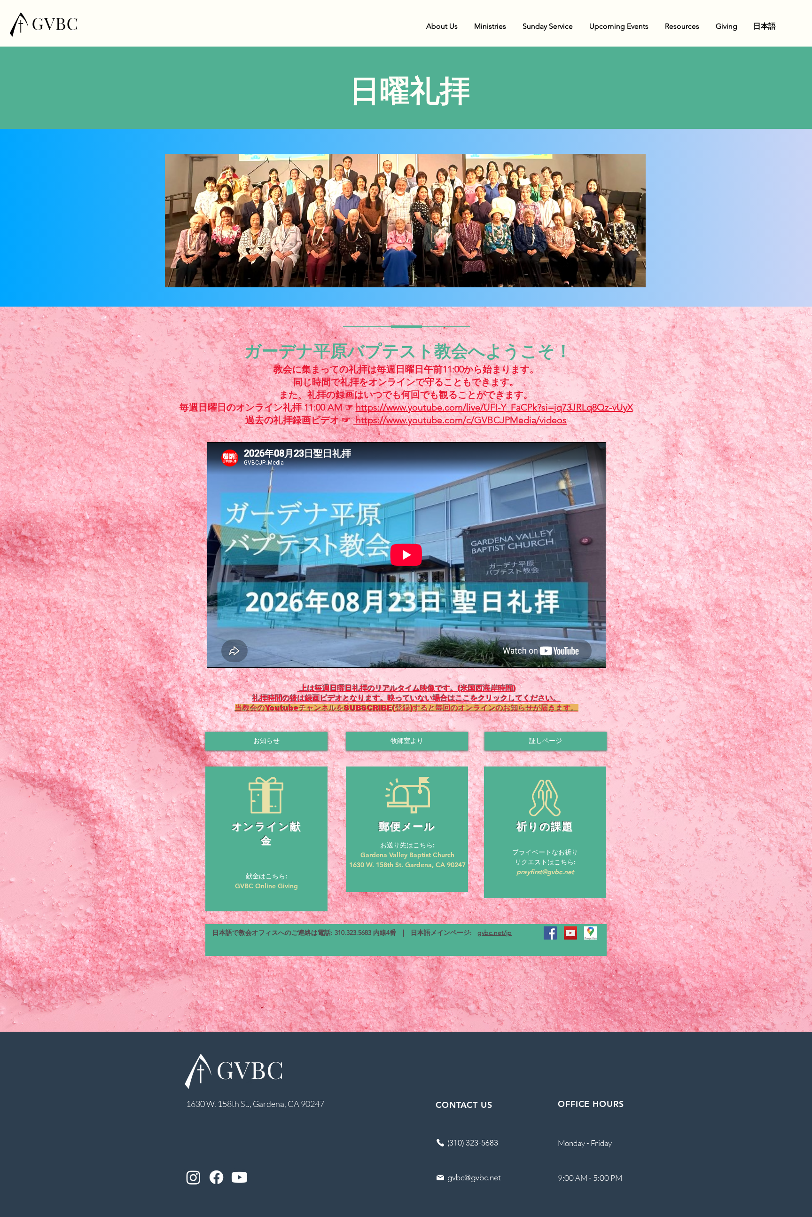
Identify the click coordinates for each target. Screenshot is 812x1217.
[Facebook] (550, 933)
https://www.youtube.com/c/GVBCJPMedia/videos (460, 420)
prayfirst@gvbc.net (545, 872)
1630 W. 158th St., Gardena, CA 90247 (255, 1103)
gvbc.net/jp (494, 932)
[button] (442, 26)
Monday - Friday (585, 1143)
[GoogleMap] (590, 933)
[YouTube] (570, 933)
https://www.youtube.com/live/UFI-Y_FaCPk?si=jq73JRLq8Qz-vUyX (494, 407)
